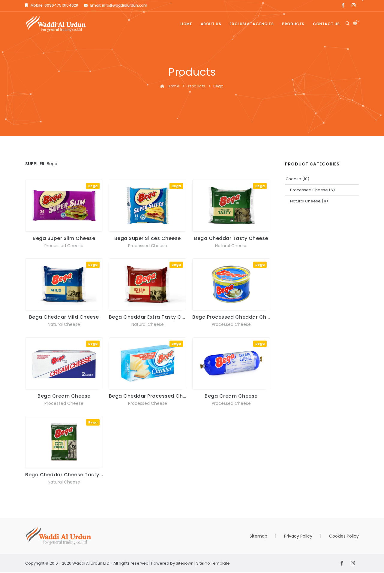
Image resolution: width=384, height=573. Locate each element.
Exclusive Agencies (252, 23)
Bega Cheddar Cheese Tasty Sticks (70, 474)
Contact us (326, 23)
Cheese (293, 179)
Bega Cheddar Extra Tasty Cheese (153, 317)
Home (186, 23)
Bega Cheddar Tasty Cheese (231, 238)
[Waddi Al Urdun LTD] (55, 24)
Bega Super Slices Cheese (147, 238)
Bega (93, 185)
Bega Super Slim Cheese (64, 238)
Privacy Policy (298, 536)
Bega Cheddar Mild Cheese (64, 317)
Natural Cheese (231, 246)
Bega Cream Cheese (64, 396)
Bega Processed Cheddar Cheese (235, 317)
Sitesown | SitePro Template (203, 563)
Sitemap (258, 536)
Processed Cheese (63, 246)
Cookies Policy (344, 536)
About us (211, 23)
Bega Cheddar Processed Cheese (152, 396)
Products (293, 23)
